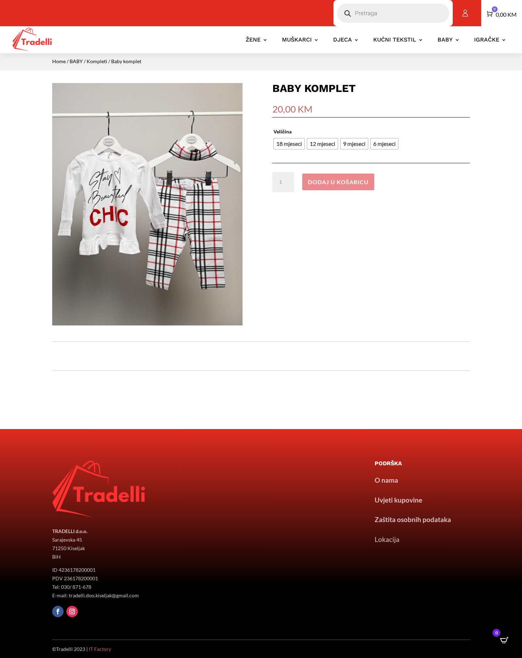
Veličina (282, 131)
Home (59, 61)
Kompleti (97, 61)
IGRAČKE (486, 39)
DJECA (342, 39)
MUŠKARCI (297, 39)
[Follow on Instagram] (72, 611)
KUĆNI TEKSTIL (394, 39)
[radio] (289, 143)
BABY (445, 39)
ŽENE (253, 39)
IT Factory (100, 649)
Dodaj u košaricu (338, 182)
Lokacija (387, 539)
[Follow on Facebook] (58, 611)
